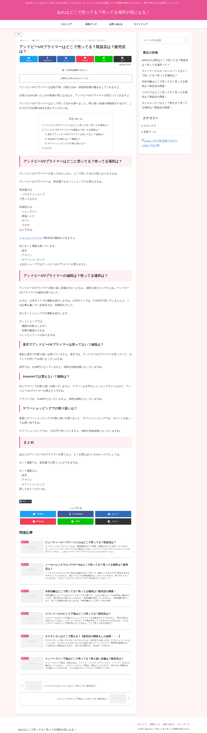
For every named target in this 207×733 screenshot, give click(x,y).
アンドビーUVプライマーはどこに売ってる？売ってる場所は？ (77, 125)
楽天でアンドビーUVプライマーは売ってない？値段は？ (76, 134)
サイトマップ (183, 724)
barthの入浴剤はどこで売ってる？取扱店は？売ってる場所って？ (165, 62)
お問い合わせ (168, 724)
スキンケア (149, 125)
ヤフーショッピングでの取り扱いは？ (66, 143)
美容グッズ (26, 501)
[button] (122, 59)
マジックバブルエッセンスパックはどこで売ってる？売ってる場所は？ (164, 73)
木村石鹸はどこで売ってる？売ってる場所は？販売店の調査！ (164, 83)
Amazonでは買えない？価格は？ (64, 139)
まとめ (48, 148)
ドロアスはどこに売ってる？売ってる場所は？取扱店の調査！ (164, 94)
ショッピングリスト (30, 237)
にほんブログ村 (151, 145)
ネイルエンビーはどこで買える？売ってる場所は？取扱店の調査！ (164, 105)
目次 (71, 118)
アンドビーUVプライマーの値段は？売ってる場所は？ (72, 129)
